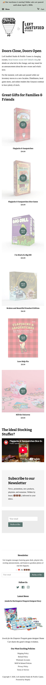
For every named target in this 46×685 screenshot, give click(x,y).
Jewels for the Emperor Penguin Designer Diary (23, 601)
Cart (42, 9)
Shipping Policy (23, 653)
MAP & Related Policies (23, 663)
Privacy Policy (23, 666)
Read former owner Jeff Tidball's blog (23, 60)
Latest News (23, 596)
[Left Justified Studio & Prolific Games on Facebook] (23, 588)
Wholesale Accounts (23, 660)
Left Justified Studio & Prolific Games (29, 677)
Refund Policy (23, 657)
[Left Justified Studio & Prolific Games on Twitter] (17, 588)
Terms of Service (23, 670)
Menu (7, 9)
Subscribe (15, 525)
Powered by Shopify (23, 680)
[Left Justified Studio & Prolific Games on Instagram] (28, 588)
